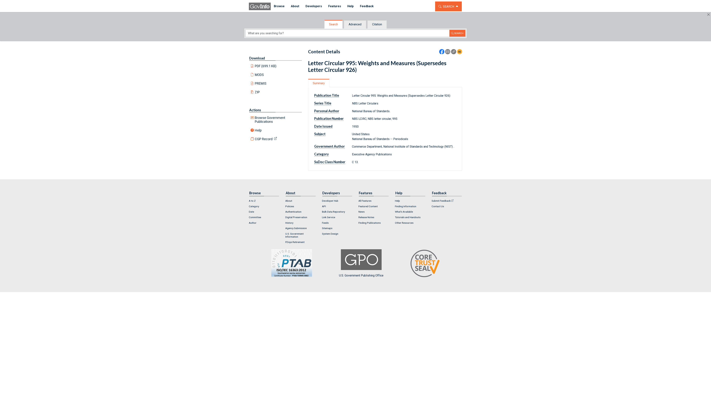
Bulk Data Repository (333, 211)
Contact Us (438, 206)
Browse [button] (279, 6)
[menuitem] (279, 6)
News (361, 211)
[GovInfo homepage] (260, 6)
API (324, 206)
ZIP (257, 92)
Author (252, 222)
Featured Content (368, 206)
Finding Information (405, 206)
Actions (255, 110)
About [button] (295, 6)
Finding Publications (369, 222)
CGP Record (264, 139)
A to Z (252, 200)
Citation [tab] (377, 24)
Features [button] (334, 6)
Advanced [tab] (355, 24)
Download (257, 58)
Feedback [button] (367, 6)
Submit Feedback (441, 200)
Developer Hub (330, 200)
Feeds (325, 222)
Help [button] (350, 6)
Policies (289, 206)
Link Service (328, 217)
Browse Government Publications (270, 120)
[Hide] (708, 14)
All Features (364, 200)
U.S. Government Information (294, 235)
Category (254, 206)
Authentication (293, 211)
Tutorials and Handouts (407, 217)
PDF (266, 66)
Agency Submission (296, 228)
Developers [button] (314, 6)
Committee (255, 217)
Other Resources (404, 222)
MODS (259, 75)
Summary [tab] (319, 83)
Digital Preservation (296, 217)
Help (258, 130)
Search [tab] (333, 24)
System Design (330, 233)
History (289, 222)
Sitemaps (327, 228)
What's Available (404, 211)
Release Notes (366, 217)
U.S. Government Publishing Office (361, 275)
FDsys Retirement (295, 242)
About (288, 200)
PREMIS (260, 83)
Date (251, 211)
